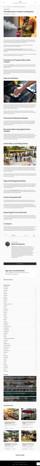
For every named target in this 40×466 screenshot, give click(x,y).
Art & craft (6, 290)
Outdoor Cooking (9, 6)
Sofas (5, 362)
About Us (13, 464)
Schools (5, 359)
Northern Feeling (20, 455)
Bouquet (5, 300)
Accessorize (6, 286)
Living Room (6, 340)
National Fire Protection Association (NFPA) (15, 49)
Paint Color (6, 348)
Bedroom (5, 297)
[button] (4, 2)
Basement (5, 293)
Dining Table (6, 309)
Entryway (5, 312)
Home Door (6, 324)
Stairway (5, 364)
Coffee (5, 307)
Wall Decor (6, 371)
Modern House (6, 343)
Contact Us (17, 464)
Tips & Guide (6, 367)
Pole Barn (5, 352)
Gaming (5, 319)
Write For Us (26, 464)
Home (4, 6)
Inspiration (6, 333)
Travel (5, 369)
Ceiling (5, 302)
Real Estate (6, 355)
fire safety (12, 64)
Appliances (6, 288)
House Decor (6, 328)
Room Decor (6, 357)
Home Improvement (7, 326)
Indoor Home (6, 331)
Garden (5, 321)
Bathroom (6, 295)
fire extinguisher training (15, 190)
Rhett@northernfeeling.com (14, 257)
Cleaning (5, 305)
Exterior (5, 314)
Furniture (5, 317)
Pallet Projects (7, 350)
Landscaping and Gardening (9, 338)
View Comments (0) (20, 263)
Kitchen (5, 336)
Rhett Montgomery (18, 244)
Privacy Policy (22, 464)
